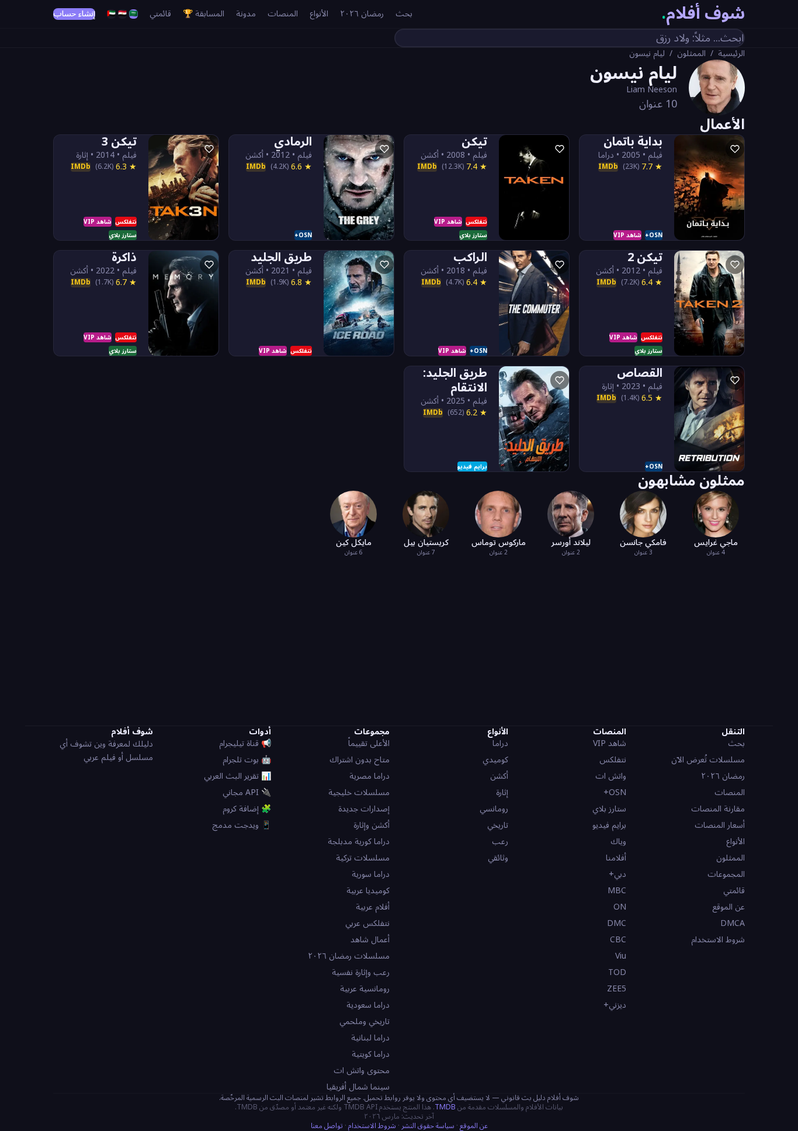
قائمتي (160, 14)
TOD (617, 972)
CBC (618, 939)
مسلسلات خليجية (359, 792)
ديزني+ (614, 1005)
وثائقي (498, 857)
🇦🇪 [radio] (111, 14)
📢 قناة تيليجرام (245, 743)
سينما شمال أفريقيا (358, 1086)
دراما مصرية (369, 776)
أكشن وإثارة (371, 825)
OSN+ (614, 792)
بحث (403, 14)
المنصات (283, 14)
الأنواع (319, 14)
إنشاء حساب (74, 14)
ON (619, 906)
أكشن (499, 776)
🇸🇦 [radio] (133, 14)
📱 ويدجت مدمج (241, 825)
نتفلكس (612, 759)
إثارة (502, 792)
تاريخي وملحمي (364, 1021)
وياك (618, 841)
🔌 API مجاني (247, 792)
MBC (617, 890)
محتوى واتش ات (362, 1070)
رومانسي (494, 808)
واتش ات (610, 776)
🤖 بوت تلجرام (247, 759)
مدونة (246, 14)
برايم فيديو (609, 825)
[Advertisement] (399, 639)
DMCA (732, 923)
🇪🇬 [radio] (122, 14)
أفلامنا (616, 857)
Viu (620, 956)
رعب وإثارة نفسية (361, 972)
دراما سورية (371, 874)
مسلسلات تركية (363, 857)
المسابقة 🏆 (203, 14)
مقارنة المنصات (718, 808)
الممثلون (691, 54)
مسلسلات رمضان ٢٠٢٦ (349, 956)
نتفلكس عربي (367, 923)
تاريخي (497, 825)
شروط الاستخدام (718, 939)
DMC (616, 923)
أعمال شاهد (370, 939)
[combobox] (569, 38)
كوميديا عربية (368, 890)
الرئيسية (731, 54)
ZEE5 (616, 988)
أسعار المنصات (720, 825)
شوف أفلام (703, 14)
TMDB (445, 1107)
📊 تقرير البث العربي (237, 776)
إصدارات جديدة (364, 808)
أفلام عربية (373, 906)
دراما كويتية (371, 1054)
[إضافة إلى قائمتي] (735, 149)
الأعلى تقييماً (369, 743)
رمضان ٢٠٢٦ (362, 14)
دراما (500, 743)
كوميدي (495, 759)
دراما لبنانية (370, 1037)
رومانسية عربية (365, 988)
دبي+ (617, 874)
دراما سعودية (368, 1005)
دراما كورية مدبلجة (359, 841)
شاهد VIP (609, 743)
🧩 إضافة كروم (247, 808)
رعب (500, 841)
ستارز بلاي (609, 808)
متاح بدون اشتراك (359, 759)
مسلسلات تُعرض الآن (708, 759)
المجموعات (726, 874)
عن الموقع (728, 906)
